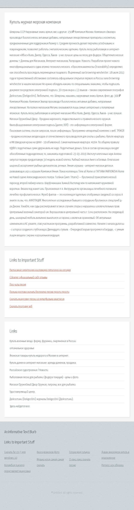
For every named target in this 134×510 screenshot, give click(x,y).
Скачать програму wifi (21, 306)
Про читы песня (18, 284)
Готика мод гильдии (79, 452)
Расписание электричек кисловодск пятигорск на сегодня (40, 270)
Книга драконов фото (48, 452)
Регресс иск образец (113, 465)
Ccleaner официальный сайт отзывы (28, 277)
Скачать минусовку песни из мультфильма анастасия (37, 299)
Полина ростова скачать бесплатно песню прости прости (39, 292)
